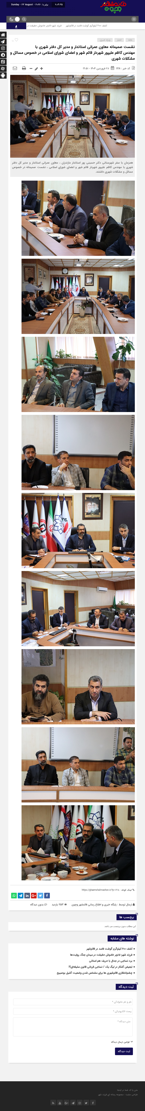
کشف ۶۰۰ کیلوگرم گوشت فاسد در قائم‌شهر (122, 26)
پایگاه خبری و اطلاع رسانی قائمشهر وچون (94, 905)
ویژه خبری (105, 40)
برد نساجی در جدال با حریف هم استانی (110, 961)
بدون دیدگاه (37, 905)
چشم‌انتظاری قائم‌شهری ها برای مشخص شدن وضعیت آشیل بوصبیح (94, 973)
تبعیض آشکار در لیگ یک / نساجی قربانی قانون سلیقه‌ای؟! (100, 967)
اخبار (119, 40)
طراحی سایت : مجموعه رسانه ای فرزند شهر (118, 1094)
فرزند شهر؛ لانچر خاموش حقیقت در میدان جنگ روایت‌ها (69, 26)
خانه (130, 40)
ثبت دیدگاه (124, 1051)
